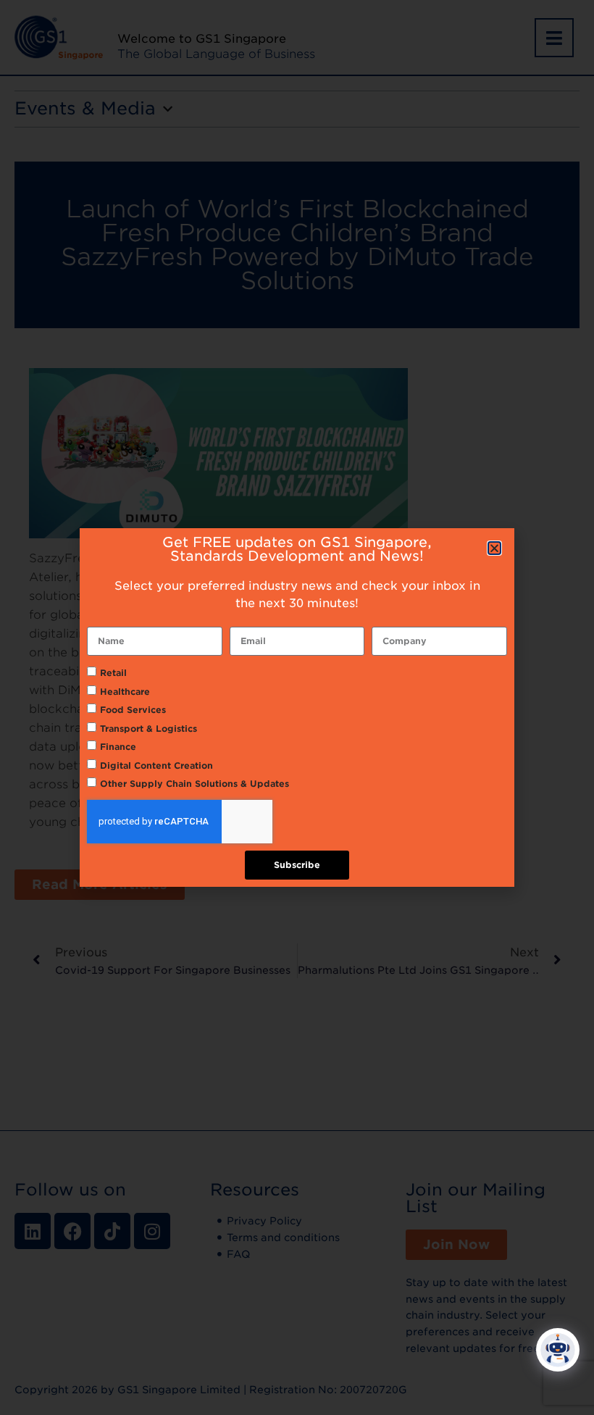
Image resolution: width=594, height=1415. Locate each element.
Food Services (133, 709)
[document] (297, 707)
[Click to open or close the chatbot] (558, 1350)
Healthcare (125, 691)
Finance (118, 746)
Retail (113, 672)
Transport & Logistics (148, 728)
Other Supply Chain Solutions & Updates (194, 783)
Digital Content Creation (156, 765)
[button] (494, 548)
